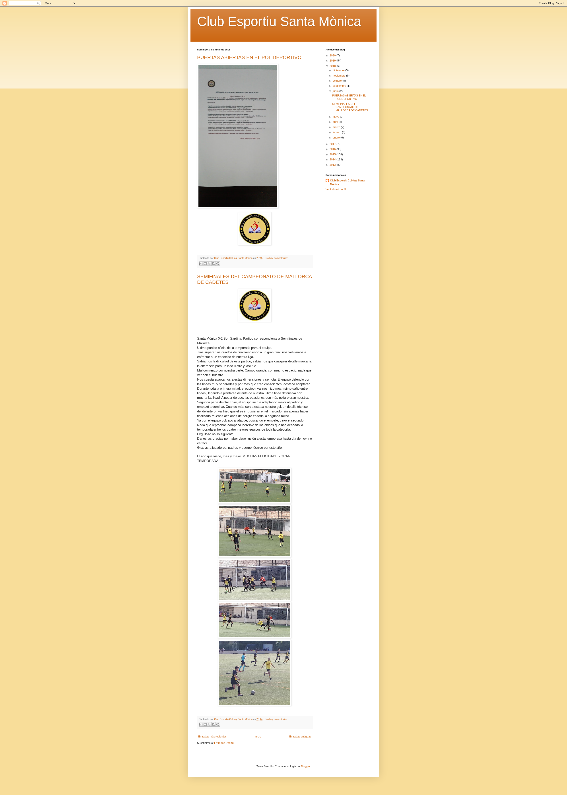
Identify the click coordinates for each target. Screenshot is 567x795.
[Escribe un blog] (205, 263)
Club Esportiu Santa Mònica (279, 21)
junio (336, 91)
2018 (333, 65)
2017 (333, 144)
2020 (333, 55)
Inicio (258, 736)
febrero (337, 132)
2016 (333, 149)
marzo (337, 127)
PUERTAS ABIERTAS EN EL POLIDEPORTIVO (249, 57)
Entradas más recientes (212, 736)
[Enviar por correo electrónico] (201, 263)
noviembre (339, 75)
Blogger (305, 766)
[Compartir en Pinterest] (218, 263)
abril (336, 121)
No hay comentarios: (277, 258)
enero (336, 137)
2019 (333, 60)
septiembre (340, 85)
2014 (333, 159)
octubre (337, 80)
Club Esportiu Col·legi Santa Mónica (347, 182)
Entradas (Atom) (224, 743)
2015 (333, 154)
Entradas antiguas (300, 736)
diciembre (339, 70)
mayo (336, 116)
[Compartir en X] (209, 263)
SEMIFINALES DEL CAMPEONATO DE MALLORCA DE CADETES (350, 107)
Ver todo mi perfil (336, 189)
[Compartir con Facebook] (213, 263)
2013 (333, 164)
